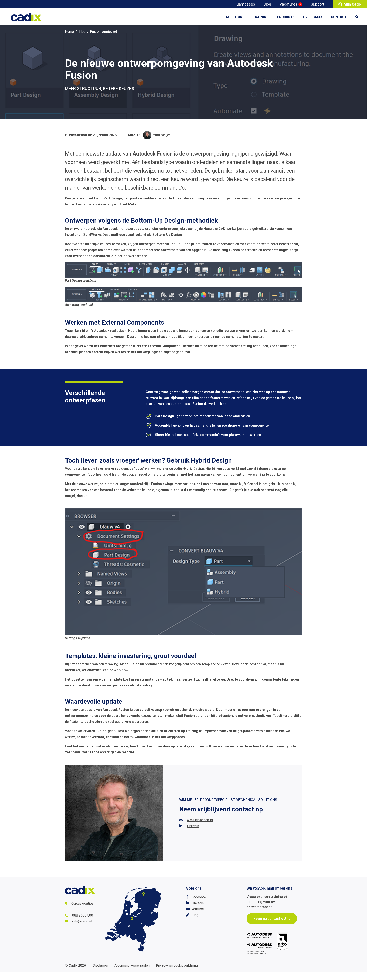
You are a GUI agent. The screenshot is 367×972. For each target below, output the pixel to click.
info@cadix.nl (82, 921)
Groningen (151, 893)
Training (261, 17)
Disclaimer (100, 966)
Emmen (156, 905)
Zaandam (126, 911)
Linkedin (193, 826)
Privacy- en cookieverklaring (177, 966)
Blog (267, 4)
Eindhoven (134, 934)
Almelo (152, 912)
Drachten (143, 894)
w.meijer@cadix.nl (200, 820)
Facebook (199, 897)
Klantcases (245, 4)
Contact (339, 17)
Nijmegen (141, 922)
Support (317, 4)
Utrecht (132, 919)
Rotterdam (119, 922)
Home (69, 32)
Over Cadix (312, 17)
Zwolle (143, 907)
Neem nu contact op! (269, 919)
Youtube (198, 909)
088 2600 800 (82, 915)
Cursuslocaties (82, 903)
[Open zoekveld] (359, 17)
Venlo (144, 936)
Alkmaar (126, 905)
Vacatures (290, 4)
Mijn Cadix (352, 4)
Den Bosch (128, 926)
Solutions (235, 17)
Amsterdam (127, 914)
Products (286, 17)
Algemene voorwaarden (132, 966)
